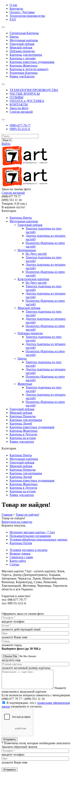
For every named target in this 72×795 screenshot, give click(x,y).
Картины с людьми (23, 58)
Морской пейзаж (21, 47)
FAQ (13, 19)
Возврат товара (20, 553)
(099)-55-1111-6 (20, 129)
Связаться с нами (21, 557)
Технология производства (27, 15)
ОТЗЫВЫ (16, 97)
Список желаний (21, 111)
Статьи (14, 564)
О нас (13, 5)
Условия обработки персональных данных (38, 539)
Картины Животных (24, 65)
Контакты (16, 8)
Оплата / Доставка (22, 12)
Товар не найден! (27, 514)
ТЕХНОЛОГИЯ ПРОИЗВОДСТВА (34, 90)
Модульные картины (24, 40)
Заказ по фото (19, 108)
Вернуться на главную (17, 522)
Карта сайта (18, 560)
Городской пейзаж (22, 44)
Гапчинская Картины (24, 33)
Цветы (14, 36)
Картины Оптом (21, 543)
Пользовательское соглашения (30, 536)
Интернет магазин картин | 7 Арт (32, 532)
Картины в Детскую (23, 487)
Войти (6, 143)
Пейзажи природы (22, 51)
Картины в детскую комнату (29, 69)
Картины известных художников (32, 62)
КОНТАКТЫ (19, 104)
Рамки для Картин (22, 76)
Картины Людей (21, 477)
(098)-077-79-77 (20, 125)
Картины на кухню (23, 491)
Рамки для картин (22, 495)
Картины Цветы (21, 455)
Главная (7, 514)
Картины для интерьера (26, 54)
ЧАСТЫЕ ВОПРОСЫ (25, 93)
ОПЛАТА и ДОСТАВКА (27, 101)
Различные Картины (24, 72)
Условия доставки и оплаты (28, 550)
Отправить (9, 739)
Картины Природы (23, 469)
